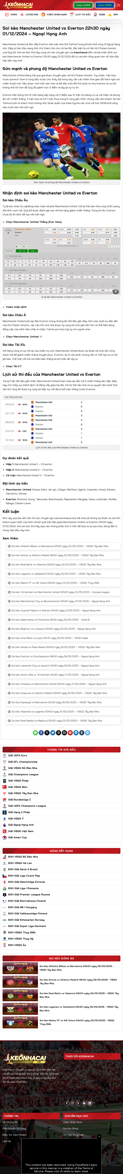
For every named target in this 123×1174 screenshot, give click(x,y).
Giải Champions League (23, 774)
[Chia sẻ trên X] (47, 733)
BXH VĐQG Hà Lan (20, 863)
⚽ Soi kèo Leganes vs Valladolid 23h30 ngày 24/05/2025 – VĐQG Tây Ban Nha (54, 573)
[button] (119, 5)
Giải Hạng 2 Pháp (19, 812)
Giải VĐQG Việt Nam (20, 831)
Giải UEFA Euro (17, 755)
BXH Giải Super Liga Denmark (27, 926)
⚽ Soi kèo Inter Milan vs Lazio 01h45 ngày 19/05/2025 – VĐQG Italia (48, 638)
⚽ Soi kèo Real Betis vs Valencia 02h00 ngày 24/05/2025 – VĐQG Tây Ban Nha (54, 564)
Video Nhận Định (57, 14)
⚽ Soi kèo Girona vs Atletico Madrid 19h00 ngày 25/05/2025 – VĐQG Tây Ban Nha (56, 555)
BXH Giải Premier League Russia (29, 894)
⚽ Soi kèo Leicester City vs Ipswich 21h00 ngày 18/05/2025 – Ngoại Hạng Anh (53, 665)
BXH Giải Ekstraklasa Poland (27, 900)
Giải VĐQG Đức (17, 787)
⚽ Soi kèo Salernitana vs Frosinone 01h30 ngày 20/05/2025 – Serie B (49, 619)
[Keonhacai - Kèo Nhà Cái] (18, 5)
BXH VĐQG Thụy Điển (22, 932)
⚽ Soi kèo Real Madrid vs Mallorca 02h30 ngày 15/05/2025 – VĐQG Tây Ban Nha (55, 720)
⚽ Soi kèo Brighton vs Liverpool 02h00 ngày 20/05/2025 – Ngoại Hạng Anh (52, 628)
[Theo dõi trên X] (78, 1103)
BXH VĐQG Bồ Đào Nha (23, 856)
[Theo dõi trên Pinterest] (84, 1103)
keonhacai (80, 52)
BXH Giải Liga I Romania (23, 888)
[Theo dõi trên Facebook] (67, 1103)
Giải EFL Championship (22, 761)
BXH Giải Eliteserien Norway (26, 919)
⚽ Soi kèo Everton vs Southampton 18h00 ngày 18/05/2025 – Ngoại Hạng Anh (53, 656)
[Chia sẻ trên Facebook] (41, 733)
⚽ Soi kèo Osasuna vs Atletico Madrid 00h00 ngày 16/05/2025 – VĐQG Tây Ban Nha (57, 693)
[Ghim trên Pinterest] (70, 733)
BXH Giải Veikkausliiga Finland (27, 913)
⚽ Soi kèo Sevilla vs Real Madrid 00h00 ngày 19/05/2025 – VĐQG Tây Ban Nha (54, 647)
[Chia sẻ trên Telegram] (87, 733)
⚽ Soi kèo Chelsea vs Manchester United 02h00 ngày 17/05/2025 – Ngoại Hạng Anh (57, 683)
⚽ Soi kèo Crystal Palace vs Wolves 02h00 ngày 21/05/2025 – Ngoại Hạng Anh (54, 610)
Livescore (32, 14)
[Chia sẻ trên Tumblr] (81, 733)
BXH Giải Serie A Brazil (23, 869)
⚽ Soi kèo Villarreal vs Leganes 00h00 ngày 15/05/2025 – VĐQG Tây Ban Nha (53, 711)
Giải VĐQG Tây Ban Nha (23, 793)
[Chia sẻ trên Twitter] (52, 733)
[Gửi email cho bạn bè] (64, 733)
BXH (116, 14)
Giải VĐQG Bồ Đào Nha (22, 768)
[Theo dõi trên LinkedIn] (90, 1103)
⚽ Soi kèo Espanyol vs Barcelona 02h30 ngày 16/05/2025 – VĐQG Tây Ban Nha (55, 702)
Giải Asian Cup (17, 837)
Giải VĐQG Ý (16, 818)
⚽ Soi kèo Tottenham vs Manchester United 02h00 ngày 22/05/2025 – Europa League (59, 592)
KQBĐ (102, 14)
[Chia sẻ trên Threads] (58, 733)
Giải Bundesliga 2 (19, 799)
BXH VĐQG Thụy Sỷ (20, 938)
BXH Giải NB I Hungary (22, 907)
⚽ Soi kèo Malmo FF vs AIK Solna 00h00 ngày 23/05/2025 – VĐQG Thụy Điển (53, 582)
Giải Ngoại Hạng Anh (21, 824)
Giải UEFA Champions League (27, 805)
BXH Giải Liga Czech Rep (24, 875)
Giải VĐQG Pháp (18, 780)
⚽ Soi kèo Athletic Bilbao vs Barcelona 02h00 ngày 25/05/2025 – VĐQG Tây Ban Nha (58, 546)
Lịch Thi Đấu (82, 14)
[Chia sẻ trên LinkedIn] (76, 733)
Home (14, 14)
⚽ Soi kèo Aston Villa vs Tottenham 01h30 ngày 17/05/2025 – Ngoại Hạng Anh (54, 674)
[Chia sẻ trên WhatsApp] (35, 733)
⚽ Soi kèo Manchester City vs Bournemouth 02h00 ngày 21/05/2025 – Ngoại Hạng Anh (59, 601)
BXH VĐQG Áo (17, 945)
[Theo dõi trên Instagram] (72, 1103)
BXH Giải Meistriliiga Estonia (26, 881)
